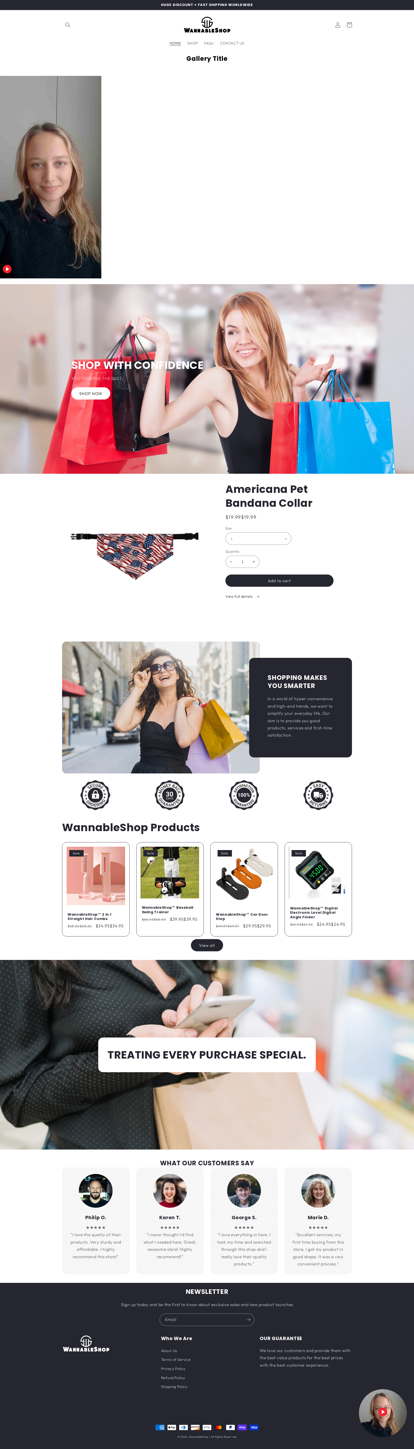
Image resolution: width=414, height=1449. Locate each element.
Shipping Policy (174, 1386)
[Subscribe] (248, 1320)
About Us (169, 1350)
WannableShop (198, 1436)
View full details (239, 596)
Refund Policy (173, 1378)
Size (228, 528)
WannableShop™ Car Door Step (242, 916)
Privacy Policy (173, 1368)
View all (207, 945)
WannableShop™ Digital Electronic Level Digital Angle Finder (314, 912)
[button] (68, 25)
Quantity (232, 551)
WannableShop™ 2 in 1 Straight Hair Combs (89, 916)
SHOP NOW (91, 393)
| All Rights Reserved (222, 1436)
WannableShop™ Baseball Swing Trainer (168, 909)
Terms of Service (176, 1359)
